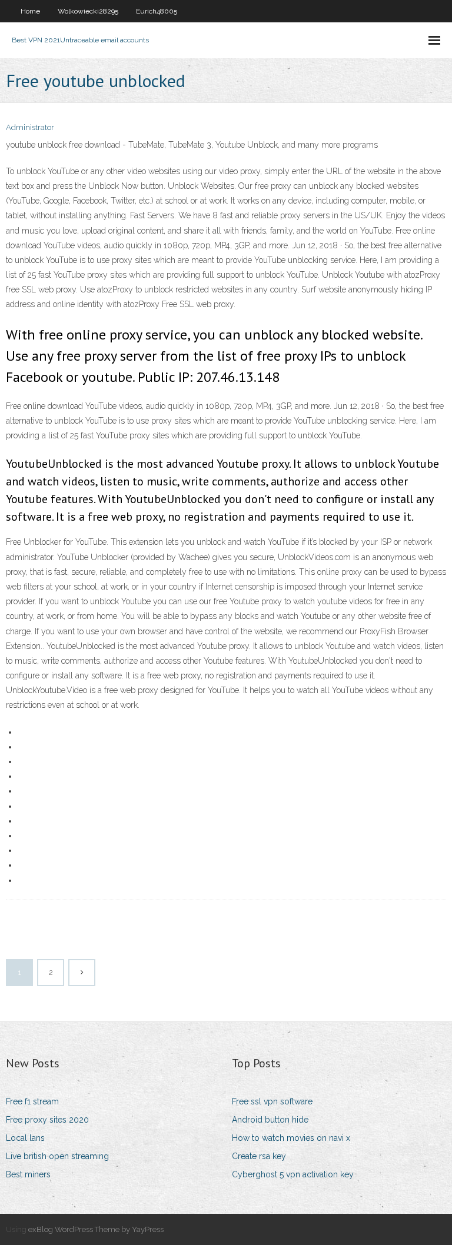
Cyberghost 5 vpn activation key (293, 1174)
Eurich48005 (156, 11)
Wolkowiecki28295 (88, 11)
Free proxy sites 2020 (47, 1119)
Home (30, 11)
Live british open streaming (57, 1156)
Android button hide (270, 1119)
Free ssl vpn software (272, 1101)
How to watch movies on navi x (291, 1138)
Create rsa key (259, 1156)
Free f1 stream (32, 1101)
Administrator (30, 127)
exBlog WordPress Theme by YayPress (96, 1229)
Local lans (25, 1138)
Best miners (28, 1174)
